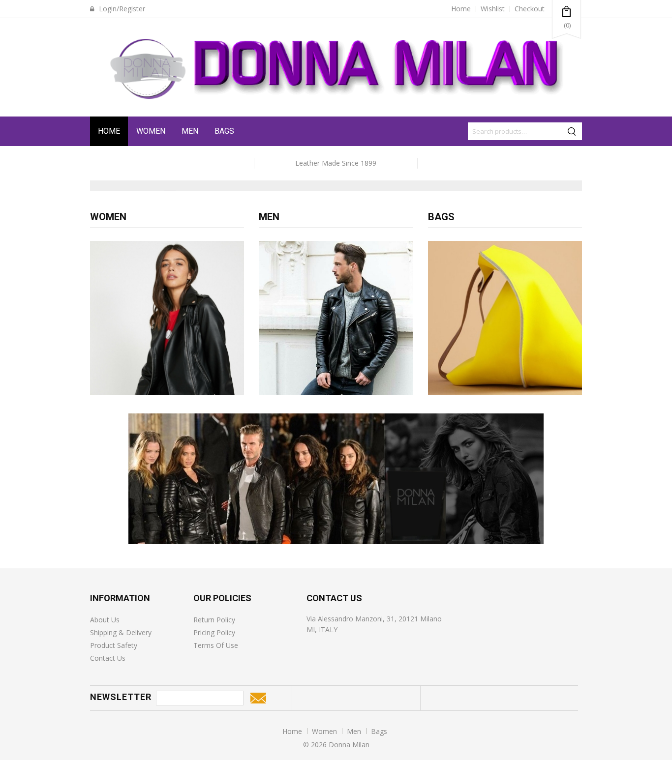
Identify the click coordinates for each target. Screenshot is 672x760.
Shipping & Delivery (121, 632)
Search (573, 131)
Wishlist (493, 8)
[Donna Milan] (336, 67)
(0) (567, 25)
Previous (101, 199)
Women (150, 131)
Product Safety (113, 645)
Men (190, 131)
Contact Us (107, 658)
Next (571, 199)
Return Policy (214, 619)
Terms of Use (215, 645)
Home (461, 8)
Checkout (530, 8)
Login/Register (121, 8)
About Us (105, 619)
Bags (224, 131)
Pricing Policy (214, 632)
